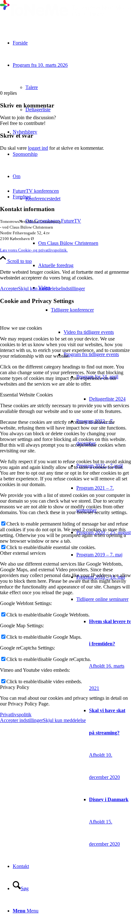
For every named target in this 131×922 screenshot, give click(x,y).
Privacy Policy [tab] (14, 687)
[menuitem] (84, 243)
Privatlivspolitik (15, 714)
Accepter (9, 288)
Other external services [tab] (23, 553)
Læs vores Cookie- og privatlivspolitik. (34, 250)
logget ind (38, 148)
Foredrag (22, 196)
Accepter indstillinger (21, 720)
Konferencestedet (42, 198)
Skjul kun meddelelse (39, 288)
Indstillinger (73, 288)
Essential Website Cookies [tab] (26, 394)
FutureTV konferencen (36, 191)
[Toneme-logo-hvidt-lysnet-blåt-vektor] (65, 15)
